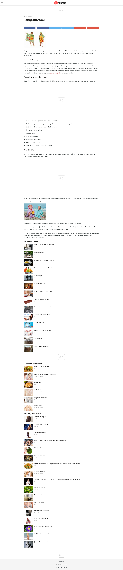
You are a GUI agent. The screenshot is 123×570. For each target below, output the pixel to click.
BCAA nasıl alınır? (39, 503)
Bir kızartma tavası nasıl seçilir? (43, 268)
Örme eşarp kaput (40, 417)
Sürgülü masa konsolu (41, 398)
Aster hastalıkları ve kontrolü (43, 526)
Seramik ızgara (38, 276)
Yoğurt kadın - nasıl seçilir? (42, 330)
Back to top (61, 562)
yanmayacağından (55, 73)
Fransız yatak (38, 495)
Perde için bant (38, 338)
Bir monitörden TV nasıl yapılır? (43, 291)
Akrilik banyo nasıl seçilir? (41, 346)
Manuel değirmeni (39, 283)
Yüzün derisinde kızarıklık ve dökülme (45, 374)
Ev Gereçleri (29, 16)
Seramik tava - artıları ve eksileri (44, 260)
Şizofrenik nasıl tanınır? (41, 542)
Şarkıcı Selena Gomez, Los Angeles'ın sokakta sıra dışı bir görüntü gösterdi (57, 479)
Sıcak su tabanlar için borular (43, 307)
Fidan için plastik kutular (41, 299)
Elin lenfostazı (38, 390)
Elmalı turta (37, 382)
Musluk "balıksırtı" (39, 323)
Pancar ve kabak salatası (42, 366)
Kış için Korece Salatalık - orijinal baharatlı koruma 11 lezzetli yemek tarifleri (57, 464)
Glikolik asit (37, 448)
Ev (24, 16)
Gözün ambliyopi (39, 471)
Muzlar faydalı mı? (39, 487)
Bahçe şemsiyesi (39, 252)
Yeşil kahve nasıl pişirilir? (41, 510)
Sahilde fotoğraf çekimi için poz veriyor (46, 534)
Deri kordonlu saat (39, 456)
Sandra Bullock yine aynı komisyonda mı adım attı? (50, 440)
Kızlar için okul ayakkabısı (41, 518)
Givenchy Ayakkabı (40, 432)
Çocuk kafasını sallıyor (41, 424)
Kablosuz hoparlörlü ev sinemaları (44, 244)
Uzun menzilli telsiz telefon (42, 315)
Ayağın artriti (38, 406)
